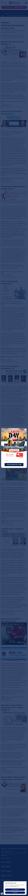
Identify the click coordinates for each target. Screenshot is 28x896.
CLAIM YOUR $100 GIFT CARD (14, 464)
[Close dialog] (25, 430)
